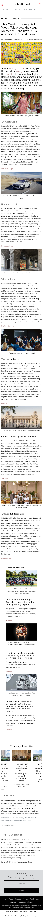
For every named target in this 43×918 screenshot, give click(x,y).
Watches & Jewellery (23, 10)
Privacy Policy (20, 916)
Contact (15, 912)
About (8, 912)
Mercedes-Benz (7, 246)
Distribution (9, 916)
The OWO (4, 478)
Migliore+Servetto (7, 326)
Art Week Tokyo (7, 169)
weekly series (16, 68)
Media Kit (32, 912)
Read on (9, 620)
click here (28, 862)
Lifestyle (6, 10)
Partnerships (32, 916)
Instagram (13, 902)
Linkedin (30, 902)
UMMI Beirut (6, 558)
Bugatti (4, 403)
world (9, 74)
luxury (19, 71)
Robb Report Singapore (13, 39)
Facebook (22, 902)
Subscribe (21, 890)
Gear (36, 10)
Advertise (23, 912)
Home (4, 18)
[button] (3, 5)
